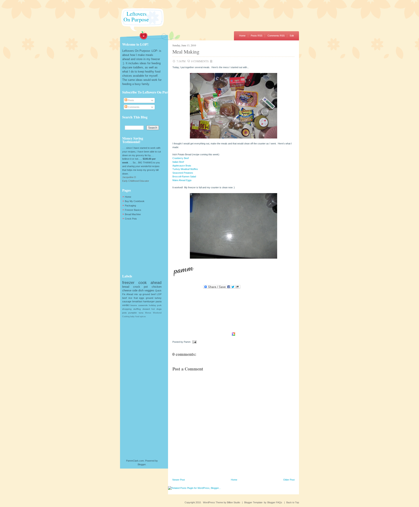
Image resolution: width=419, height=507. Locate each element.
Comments (133, 107)
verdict (125, 305)
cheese (126, 290)
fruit (136, 298)
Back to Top (292, 502)
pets (124, 312)
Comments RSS (276, 35)
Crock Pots (131, 218)
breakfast (137, 301)
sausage (126, 301)
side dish (138, 290)
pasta (158, 301)
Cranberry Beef (180, 158)
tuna (141, 312)
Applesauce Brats (181, 165)
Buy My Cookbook (134, 201)
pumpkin (132, 312)
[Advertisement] (144, 247)
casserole (143, 305)
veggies (149, 290)
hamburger (149, 301)
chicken (156, 286)
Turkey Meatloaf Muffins (185, 169)
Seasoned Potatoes (182, 172)
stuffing (137, 309)
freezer (128, 282)
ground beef (149, 294)
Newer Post (178, 479)
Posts (130, 100)
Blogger (142, 464)
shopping (127, 309)
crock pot (140, 286)
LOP (159, 294)
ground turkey (153, 298)
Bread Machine (133, 214)
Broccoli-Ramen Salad (184, 176)
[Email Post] (193, 342)
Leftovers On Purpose (134, 16)
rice (130, 298)
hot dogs (156, 309)
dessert (146, 309)
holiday (152, 305)
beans (134, 305)
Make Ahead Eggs (182, 180)
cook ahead (149, 282)
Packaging (130, 205)
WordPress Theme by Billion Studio (221, 502)
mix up (138, 294)
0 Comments (200, 61)
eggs (141, 298)
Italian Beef (178, 162)
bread (125, 286)
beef (124, 298)
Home (242, 35)
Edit (292, 35)
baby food (134, 316)
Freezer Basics (133, 210)
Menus (148, 313)
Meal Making (185, 51)
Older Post (289, 479)
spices (143, 316)
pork (159, 305)
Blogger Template (253, 502)
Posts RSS (256, 35)
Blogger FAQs (274, 502)
